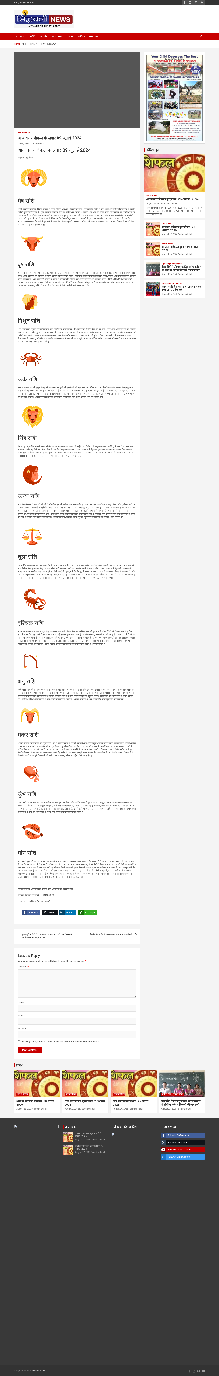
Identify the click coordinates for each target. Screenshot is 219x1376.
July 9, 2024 (23, 143)
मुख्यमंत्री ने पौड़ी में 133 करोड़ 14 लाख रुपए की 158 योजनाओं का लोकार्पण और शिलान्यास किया (47, 936)
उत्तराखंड (43, 36)
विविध (19, 1065)
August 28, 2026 (154, 203)
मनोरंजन (81, 36)
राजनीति (32, 36)
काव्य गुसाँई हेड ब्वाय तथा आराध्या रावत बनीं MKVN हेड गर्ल (181, 288)
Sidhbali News (38, 1370)
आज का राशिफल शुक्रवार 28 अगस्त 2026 (172, 199)
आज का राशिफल (24, 132)
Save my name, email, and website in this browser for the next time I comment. (60, 1041)
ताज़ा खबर (70, 1127)
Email (21, 1015)
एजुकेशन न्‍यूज (166, 263)
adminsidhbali (37, 143)
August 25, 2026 (169, 274)
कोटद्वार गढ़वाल (57, 36)
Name (21, 1002)
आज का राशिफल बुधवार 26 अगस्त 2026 (180, 248)
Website (22, 1028)
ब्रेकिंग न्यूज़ (152, 150)
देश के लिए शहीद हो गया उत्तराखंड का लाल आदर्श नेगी (111, 934)
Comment (23, 966)
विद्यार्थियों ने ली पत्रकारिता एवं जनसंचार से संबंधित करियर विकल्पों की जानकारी (181, 268)
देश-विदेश (20, 36)
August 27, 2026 (169, 234)
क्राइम (70, 36)
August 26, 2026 (169, 254)
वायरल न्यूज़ (94, 36)
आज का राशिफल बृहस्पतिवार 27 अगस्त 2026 (178, 228)
